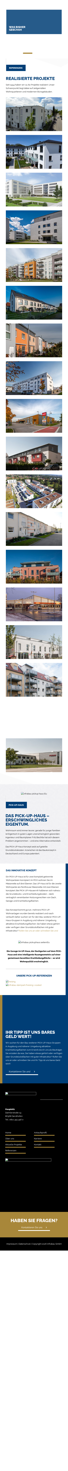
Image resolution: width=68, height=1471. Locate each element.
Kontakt (37, 1144)
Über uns (9, 1138)
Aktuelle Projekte (13, 1144)
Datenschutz (25, 1244)
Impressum (11, 1244)
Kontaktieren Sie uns (31, 1227)
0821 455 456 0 (16, 1119)
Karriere (38, 1138)
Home (8, 1132)
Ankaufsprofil (40, 1132)
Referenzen (10, 1150)
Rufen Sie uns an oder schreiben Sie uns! (38, 931)
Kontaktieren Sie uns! (20, 1071)
